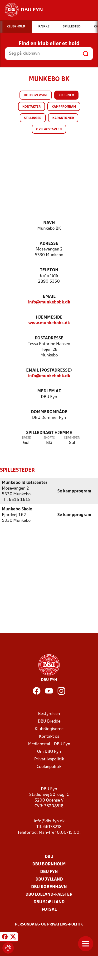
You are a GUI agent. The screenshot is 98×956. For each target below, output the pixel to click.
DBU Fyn (49, 872)
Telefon (49, 270)
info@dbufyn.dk (49, 821)
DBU (49, 857)
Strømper (72, 437)
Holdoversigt (36, 95)
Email (49, 297)
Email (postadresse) (49, 370)
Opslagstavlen (49, 129)
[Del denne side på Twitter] (13, 937)
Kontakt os (49, 737)
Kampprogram (64, 106)
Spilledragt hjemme (49, 433)
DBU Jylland (49, 879)
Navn (49, 223)
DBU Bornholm (49, 864)
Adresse (49, 244)
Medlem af (49, 391)
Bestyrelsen (49, 714)
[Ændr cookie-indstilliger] (8, 948)
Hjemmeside (49, 318)
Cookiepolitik (49, 767)
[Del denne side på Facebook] (5, 937)
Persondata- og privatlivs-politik (49, 924)
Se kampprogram (74, 491)
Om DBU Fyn (49, 752)
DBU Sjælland (49, 902)
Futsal (49, 910)
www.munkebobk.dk (49, 323)
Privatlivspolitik (49, 759)
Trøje (26, 437)
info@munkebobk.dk (49, 302)
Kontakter (31, 106)
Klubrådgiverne (49, 729)
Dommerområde (49, 412)
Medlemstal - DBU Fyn (49, 744)
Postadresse (49, 338)
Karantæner (63, 118)
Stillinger (32, 118)
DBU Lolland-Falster (49, 895)
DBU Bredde (49, 721)
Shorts (49, 437)
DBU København (49, 887)
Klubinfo (66, 95)
